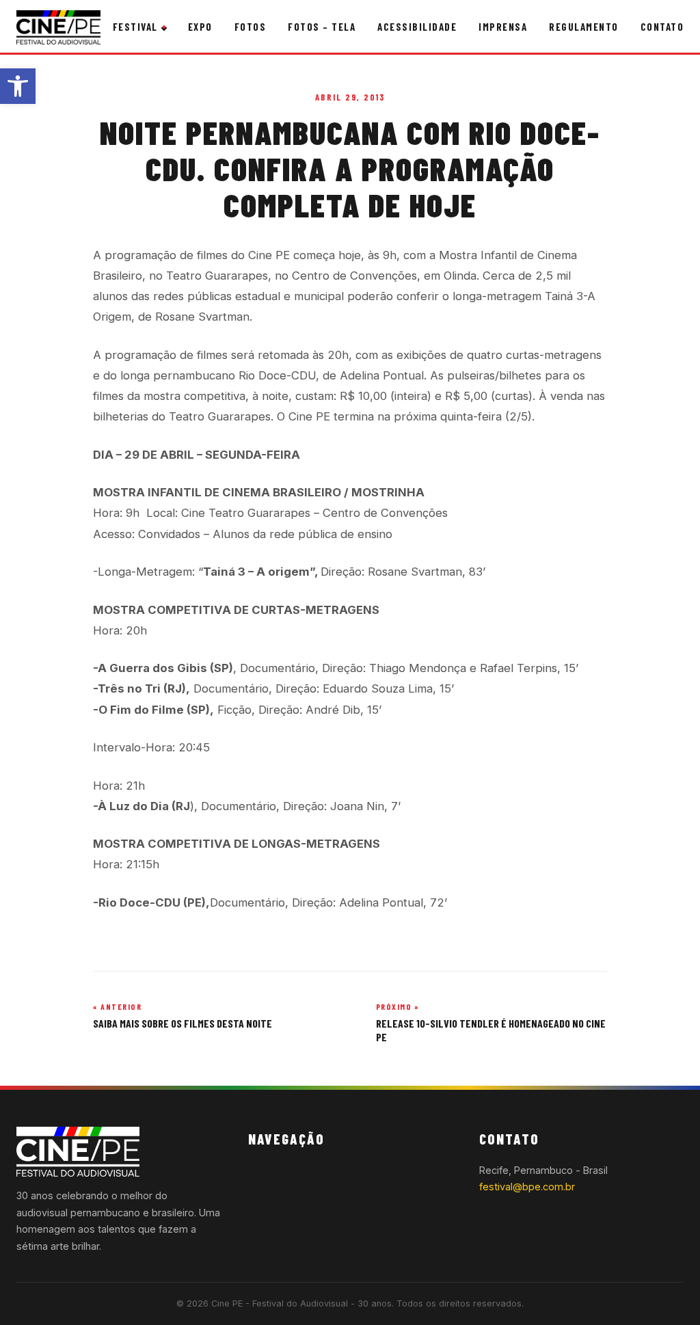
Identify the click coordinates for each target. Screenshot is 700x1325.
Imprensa (503, 27)
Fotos (250, 27)
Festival (135, 27)
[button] (18, 86)
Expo (200, 27)
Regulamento (584, 27)
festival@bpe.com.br (527, 1186)
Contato (662, 27)
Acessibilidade (417, 27)
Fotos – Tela (321, 27)
